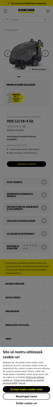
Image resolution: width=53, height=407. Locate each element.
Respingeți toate (26, 396)
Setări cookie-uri (26, 403)
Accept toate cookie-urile (26, 389)
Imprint (22, 383)
